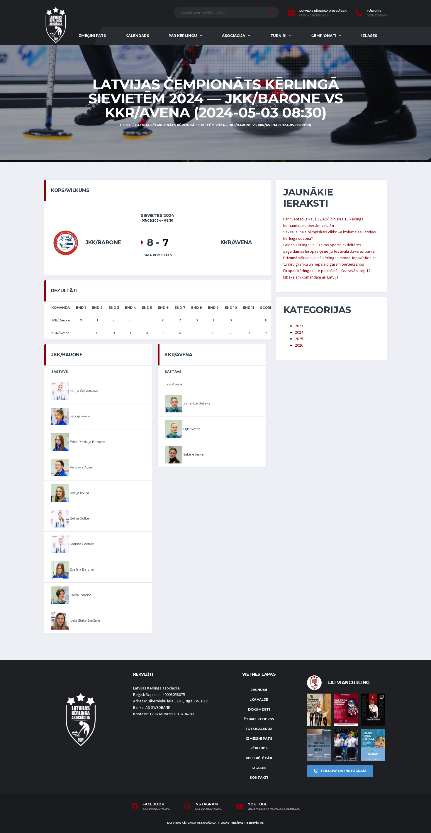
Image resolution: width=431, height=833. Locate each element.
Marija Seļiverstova (83, 391)
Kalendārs (137, 35)
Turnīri (278, 35)
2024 (299, 332)
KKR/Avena (236, 242)
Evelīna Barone (81, 569)
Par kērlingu (183, 35)
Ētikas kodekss (259, 719)
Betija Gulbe (79, 518)
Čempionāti (323, 35)
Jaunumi (259, 690)
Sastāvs (59, 372)
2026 (299, 345)
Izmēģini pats (91, 35)
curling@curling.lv (314, 15)
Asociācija (233, 35)
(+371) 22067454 (377, 15)
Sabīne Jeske (192, 454)
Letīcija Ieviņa (80, 416)
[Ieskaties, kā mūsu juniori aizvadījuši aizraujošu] (319, 710)
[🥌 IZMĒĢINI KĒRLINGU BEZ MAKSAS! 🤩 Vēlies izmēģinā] (346, 710)
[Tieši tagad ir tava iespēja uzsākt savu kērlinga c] (373, 710)
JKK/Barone (103, 242)
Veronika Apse (80, 467)
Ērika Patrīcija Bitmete (87, 442)
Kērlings (259, 748)
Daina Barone (80, 595)
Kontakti (259, 777)
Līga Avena (173, 384)
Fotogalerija (259, 729)
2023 (299, 326)
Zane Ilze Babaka (196, 403)
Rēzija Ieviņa (79, 493)
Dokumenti (259, 709)
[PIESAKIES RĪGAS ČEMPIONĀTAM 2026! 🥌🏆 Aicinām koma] (319, 745)
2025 (299, 339)
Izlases (369, 35)
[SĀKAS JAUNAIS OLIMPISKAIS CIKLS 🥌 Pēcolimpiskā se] (346, 745)
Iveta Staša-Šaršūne (84, 620)
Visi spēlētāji (259, 758)
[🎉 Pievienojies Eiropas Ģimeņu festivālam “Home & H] (373, 745)
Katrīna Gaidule (81, 544)
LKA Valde (259, 699)
